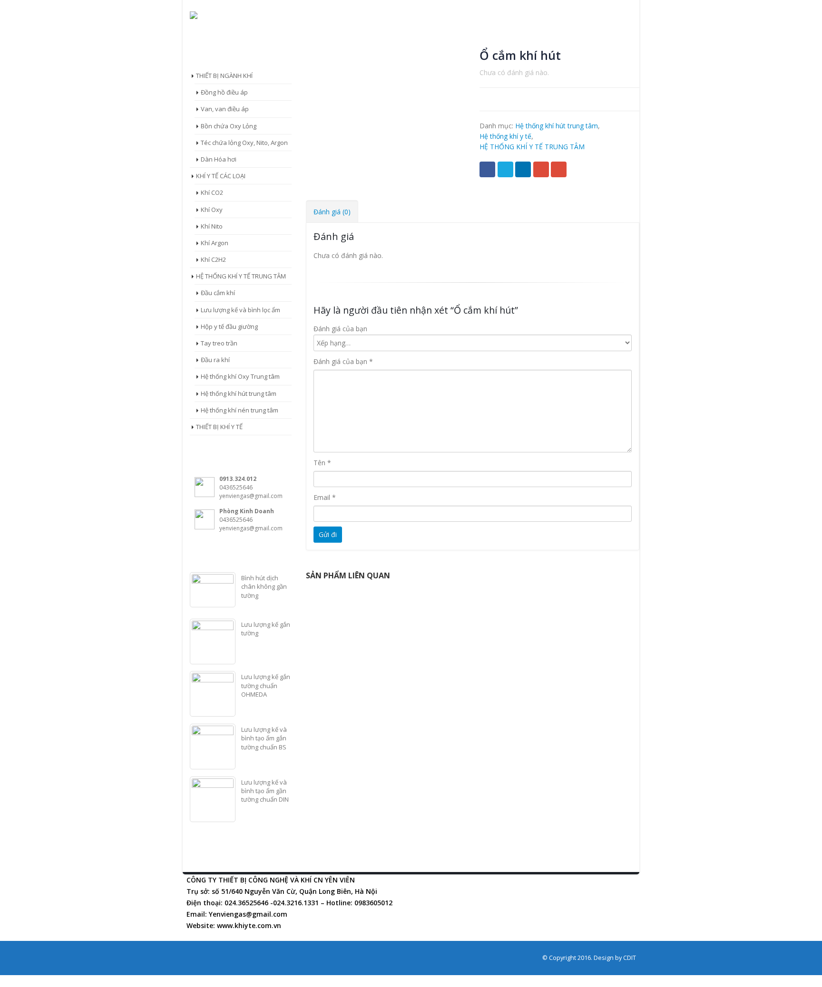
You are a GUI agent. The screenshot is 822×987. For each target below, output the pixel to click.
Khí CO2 (212, 192)
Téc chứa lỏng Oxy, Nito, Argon (244, 142)
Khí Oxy (212, 209)
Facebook (487, 169)
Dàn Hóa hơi (218, 159)
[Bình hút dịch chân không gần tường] (212, 589)
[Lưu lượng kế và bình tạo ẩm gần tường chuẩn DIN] (212, 799)
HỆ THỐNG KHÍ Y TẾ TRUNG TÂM (532, 146)
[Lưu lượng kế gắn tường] (212, 641)
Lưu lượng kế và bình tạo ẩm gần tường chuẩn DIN (265, 791)
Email (559, 169)
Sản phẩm (336, 41)
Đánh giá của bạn (340, 328)
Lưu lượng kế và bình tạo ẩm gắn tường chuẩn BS (264, 738)
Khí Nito (212, 226)
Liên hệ (572, 41)
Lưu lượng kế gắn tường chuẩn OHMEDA (265, 685)
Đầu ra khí (215, 359)
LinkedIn (523, 169)
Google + (541, 169)
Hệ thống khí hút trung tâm (556, 125)
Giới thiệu (278, 41)
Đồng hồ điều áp (224, 92)
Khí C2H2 (213, 259)
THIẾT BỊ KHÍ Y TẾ (219, 426)
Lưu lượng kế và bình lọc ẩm (240, 310)
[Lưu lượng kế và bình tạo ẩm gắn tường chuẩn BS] (212, 746)
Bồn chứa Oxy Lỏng (228, 126)
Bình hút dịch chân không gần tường (264, 586)
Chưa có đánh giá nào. (514, 72)
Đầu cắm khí (218, 292)
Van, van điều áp (225, 109)
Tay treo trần (219, 343)
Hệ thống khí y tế (406, 41)
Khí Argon (214, 243)
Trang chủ (217, 41)
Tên (322, 462)
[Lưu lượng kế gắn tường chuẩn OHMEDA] (212, 694)
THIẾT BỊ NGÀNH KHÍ (224, 75)
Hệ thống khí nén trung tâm (239, 410)
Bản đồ (524, 41)
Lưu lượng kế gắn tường (265, 628)
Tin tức (474, 41)
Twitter (505, 169)
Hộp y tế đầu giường (229, 326)
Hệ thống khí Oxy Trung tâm (240, 376)
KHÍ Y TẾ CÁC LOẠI (220, 176)
